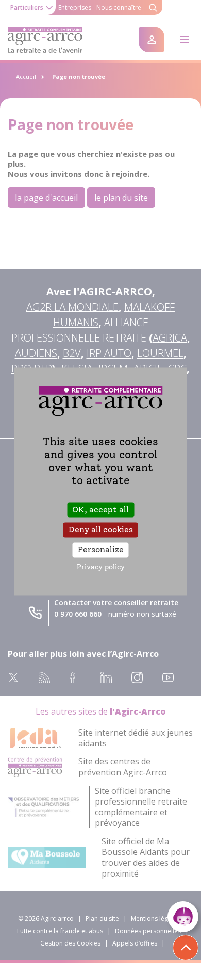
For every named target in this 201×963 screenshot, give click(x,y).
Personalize (101, 550)
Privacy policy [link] (101, 567)
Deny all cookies (101, 529)
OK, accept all (100, 509)
